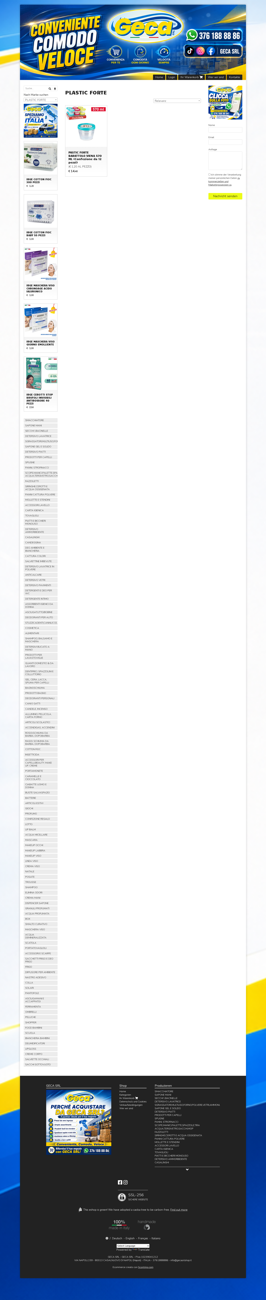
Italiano (155, 1238)
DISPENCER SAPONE (37, 903)
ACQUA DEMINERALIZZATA (35, 936)
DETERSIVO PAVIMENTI (38, 585)
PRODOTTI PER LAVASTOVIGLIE (34, 656)
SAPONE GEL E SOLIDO (38, 446)
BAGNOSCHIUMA (35, 688)
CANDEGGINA (33, 542)
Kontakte (234, 77)
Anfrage (212, 149)
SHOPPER (30, 1022)
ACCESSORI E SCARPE (38, 953)
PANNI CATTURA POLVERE (40, 494)
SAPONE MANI (33, 425)
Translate (144, 1250)
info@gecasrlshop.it (181, 1260)
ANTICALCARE (33, 575)
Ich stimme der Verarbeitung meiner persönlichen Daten (224, 180)
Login (171, 77)
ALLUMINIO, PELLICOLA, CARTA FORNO (38, 716)
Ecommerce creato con (133, 1267)
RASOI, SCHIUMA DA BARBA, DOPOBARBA (37, 742)
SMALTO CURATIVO (36, 924)
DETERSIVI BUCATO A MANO (37, 648)
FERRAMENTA (33, 1006)
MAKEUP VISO (33, 856)
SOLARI (29, 988)
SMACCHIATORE (34, 420)
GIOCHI (29, 808)
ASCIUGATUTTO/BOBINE (38, 612)
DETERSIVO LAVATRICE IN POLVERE (39, 568)
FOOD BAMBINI (33, 1027)
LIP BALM (30, 829)
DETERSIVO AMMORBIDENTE (34, 531)
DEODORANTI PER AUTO (39, 617)
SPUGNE (30, 462)
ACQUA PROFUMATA (37, 913)
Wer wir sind (216, 77)
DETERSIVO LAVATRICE (38, 436)
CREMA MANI (32, 898)
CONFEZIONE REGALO (37, 819)
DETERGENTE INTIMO (37, 599)
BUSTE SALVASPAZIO (37, 792)
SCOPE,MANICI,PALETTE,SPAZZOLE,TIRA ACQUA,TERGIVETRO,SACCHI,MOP (41, 474)
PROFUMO (31, 813)
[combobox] (177, 101)
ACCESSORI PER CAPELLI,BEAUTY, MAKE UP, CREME (38, 762)
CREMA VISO (32, 866)
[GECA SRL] (133, 42)
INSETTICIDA (32, 754)
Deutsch (117, 1238)
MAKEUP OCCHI (34, 845)
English (130, 1238)
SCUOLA (30, 1033)
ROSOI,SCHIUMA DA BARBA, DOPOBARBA (37, 734)
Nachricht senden (225, 196)
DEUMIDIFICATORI (35, 1043)
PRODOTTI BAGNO (35, 693)
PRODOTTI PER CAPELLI (38, 457)
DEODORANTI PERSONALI (39, 698)
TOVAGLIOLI (32, 515)
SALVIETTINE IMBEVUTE (38, 561)
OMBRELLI (30, 1012)
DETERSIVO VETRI (35, 580)
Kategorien (125, 1095)
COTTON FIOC (33, 749)
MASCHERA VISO (35, 929)
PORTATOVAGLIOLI (35, 948)
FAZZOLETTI (32, 481)
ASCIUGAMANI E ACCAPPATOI (34, 1000)
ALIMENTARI (32, 633)
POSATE (30, 877)
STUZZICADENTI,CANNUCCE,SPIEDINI (41, 623)
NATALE (29, 871)
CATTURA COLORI (35, 556)
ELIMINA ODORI (33, 892)
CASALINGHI (32, 537)
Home (159, 77)
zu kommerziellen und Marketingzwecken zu (224, 181)
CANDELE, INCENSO (36, 709)
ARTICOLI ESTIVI (34, 803)
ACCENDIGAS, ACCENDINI (39, 727)
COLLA (29, 982)
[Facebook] (120, 1183)
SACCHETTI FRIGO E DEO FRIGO (39, 960)
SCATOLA (30, 943)
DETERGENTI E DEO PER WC (38, 592)
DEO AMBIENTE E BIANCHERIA (34, 549)
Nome (211, 125)
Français (143, 1238)
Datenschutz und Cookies (133, 1101)
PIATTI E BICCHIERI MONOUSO (35, 522)
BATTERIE (30, 798)
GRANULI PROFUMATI (37, 908)
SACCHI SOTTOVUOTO (38, 1064)
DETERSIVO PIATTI (35, 452)
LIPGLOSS (30, 1049)
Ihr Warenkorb (190, 77)
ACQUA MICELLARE (36, 834)
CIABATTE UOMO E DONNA (36, 786)
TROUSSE (30, 882)
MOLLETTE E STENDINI (37, 500)
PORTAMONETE (34, 771)
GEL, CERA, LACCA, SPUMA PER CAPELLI (37, 681)
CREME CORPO (33, 1054)
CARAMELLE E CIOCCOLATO (33, 778)
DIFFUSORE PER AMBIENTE (40, 972)
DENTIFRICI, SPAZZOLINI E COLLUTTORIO (39, 673)
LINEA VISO (31, 861)
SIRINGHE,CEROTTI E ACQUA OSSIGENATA (37, 488)
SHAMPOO (31, 887)
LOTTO (28, 824)
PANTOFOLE (32, 993)
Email (211, 137)
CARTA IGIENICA (34, 510)
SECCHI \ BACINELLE (36, 431)
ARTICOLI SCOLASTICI (37, 722)
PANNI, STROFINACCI (37, 467)
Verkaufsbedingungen (131, 1105)
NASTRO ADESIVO (35, 977)
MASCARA (31, 840)
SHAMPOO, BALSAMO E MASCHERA (38, 640)
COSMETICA (32, 628)
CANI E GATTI (32, 703)
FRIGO (28, 967)
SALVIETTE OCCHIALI (37, 1059)
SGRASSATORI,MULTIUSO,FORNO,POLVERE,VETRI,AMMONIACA (41, 441)
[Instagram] (125, 1183)
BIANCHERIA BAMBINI (37, 1038)
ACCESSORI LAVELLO (37, 505)
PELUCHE (30, 1017)
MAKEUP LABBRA (35, 850)
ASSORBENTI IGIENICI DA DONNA (39, 605)
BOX (27, 919)
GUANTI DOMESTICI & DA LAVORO (39, 665)
